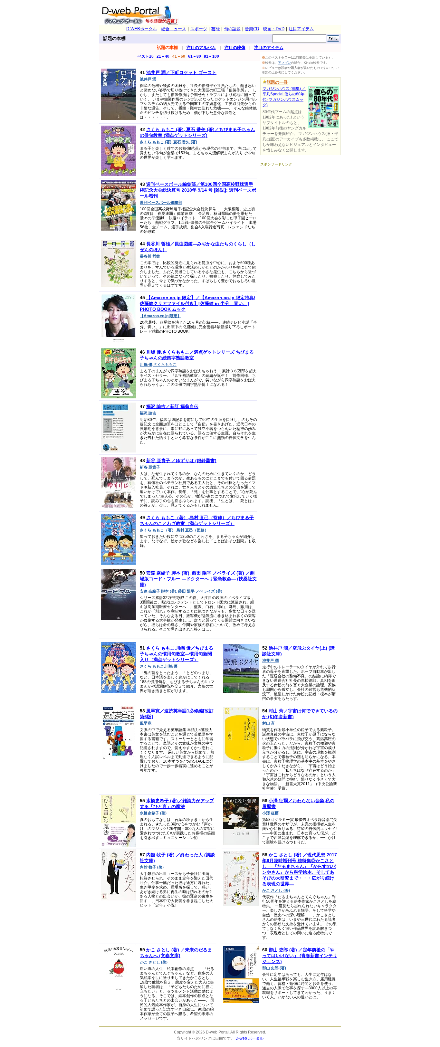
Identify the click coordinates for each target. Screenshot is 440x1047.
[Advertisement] (300, 207)
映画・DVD (273, 28)
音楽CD (252, 28)
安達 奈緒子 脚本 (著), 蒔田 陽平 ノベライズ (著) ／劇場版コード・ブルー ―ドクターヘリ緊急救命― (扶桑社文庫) (198, 578)
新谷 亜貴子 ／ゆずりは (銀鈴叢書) (181, 460)
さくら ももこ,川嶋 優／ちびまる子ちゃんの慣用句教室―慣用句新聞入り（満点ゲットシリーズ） (176, 653)
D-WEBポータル (141, 28)
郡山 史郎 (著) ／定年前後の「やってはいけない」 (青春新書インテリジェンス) (299, 955)
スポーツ (198, 28)
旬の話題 (232, 28)
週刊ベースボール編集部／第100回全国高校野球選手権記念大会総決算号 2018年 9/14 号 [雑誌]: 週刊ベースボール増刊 (198, 190)
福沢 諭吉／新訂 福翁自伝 (172, 406)
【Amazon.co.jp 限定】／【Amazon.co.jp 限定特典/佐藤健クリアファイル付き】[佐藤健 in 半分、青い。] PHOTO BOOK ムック (197, 303)
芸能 (215, 28)
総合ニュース (173, 28)
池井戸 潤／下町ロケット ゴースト (181, 72)
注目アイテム (301, 28)
